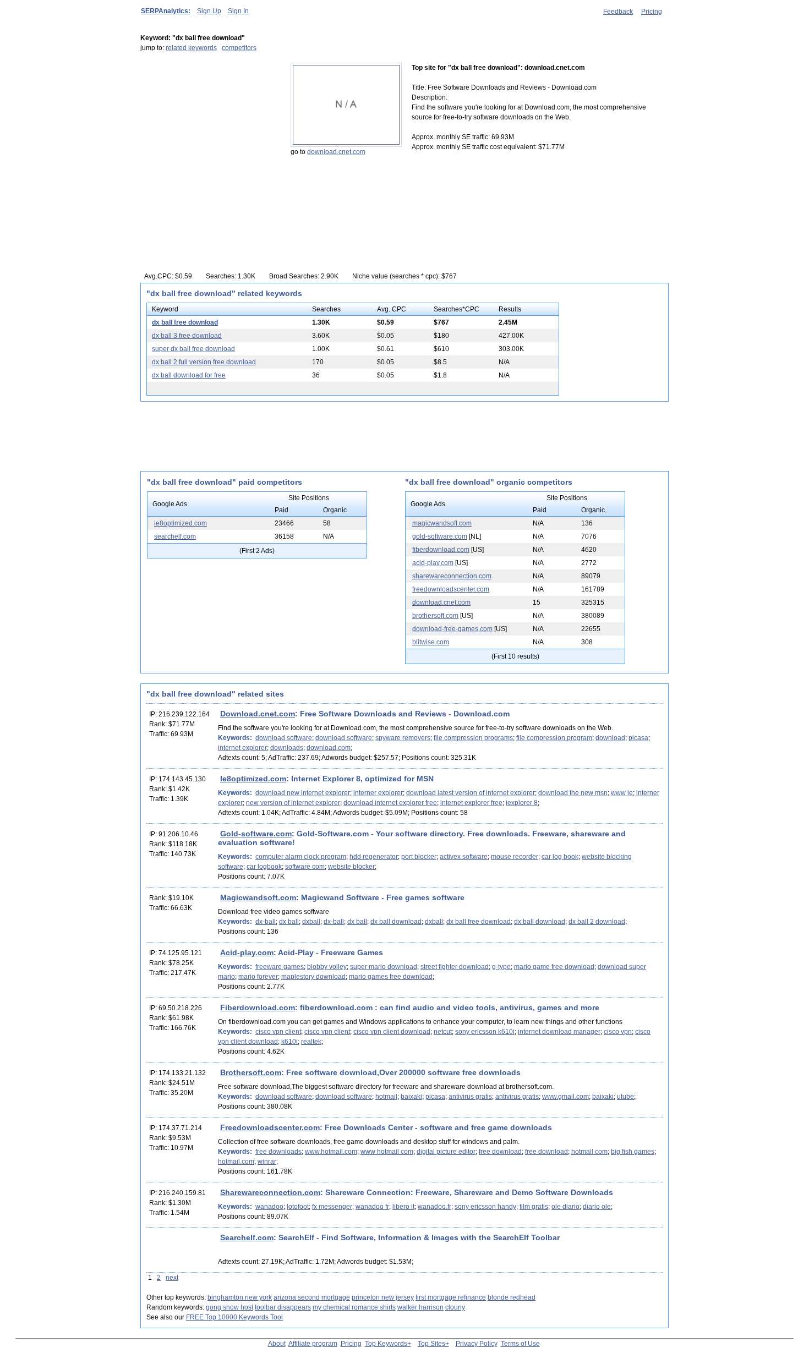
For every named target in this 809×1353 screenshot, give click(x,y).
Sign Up (209, 11)
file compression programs (473, 738)
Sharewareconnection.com (270, 1192)
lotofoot (298, 1206)
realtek (311, 1041)
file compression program (554, 738)
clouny (455, 1307)
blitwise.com (430, 642)
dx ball (289, 921)
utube (625, 1096)
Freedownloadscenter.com (270, 1127)
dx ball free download (185, 322)
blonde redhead (511, 1297)
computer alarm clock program (300, 857)
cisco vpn (618, 1032)
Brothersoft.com (250, 1072)
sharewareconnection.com (451, 576)
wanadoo (269, 1206)
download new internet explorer (302, 793)
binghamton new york (239, 1297)
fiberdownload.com (440, 550)
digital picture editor (446, 1151)
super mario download (383, 967)
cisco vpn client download (391, 1032)
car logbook (264, 866)
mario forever (258, 976)
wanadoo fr (372, 1206)
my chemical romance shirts (354, 1307)
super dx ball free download (193, 349)
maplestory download (313, 976)
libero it (403, 1206)
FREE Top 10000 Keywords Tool (234, 1317)
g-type (501, 967)
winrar (267, 1161)
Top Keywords (386, 1343)
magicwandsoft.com (442, 523)
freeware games (279, 967)
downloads (286, 748)
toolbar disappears (283, 1307)
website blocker (351, 866)
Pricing (651, 11)
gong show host (229, 1307)
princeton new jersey (383, 1297)
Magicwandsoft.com (258, 897)
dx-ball (265, 921)
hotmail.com (236, 1161)
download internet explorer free (390, 803)
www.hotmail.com (331, 1151)
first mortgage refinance (451, 1297)
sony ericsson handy (485, 1206)
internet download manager (559, 1032)
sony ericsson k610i (485, 1032)
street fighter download (454, 967)
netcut (443, 1032)
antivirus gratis (470, 1096)
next (172, 1277)
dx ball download (396, 921)
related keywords (191, 48)
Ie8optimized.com (253, 778)
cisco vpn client (278, 1032)
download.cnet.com (336, 152)
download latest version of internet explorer (470, 793)
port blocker (418, 857)
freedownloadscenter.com (450, 589)
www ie (622, 793)
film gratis (534, 1206)
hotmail (386, 1096)
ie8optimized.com (180, 523)
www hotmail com (386, 1151)
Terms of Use (520, 1343)
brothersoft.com (435, 616)
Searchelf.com (247, 1237)
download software (283, 738)
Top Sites (431, 1343)
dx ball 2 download (597, 921)
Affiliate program (312, 1343)
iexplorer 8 (522, 803)
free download (500, 1151)
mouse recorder (514, 857)
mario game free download (554, 967)
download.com (329, 748)
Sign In (238, 11)
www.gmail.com (565, 1096)
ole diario (565, 1206)
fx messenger (332, 1206)
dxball (311, 921)
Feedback (618, 11)
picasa (638, 738)
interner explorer (378, 793)
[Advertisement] (209, 131)
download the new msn (573, 793)
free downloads (278, 1151)
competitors (239, 48)
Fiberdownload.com (257, 1007)
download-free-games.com (452, 629)
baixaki (411, 1096)
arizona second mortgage (312, 1297)
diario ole (597, 1206)
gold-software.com (439, 536)
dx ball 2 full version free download (204, 362)
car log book (560, 857)
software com (305, 866)
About (277, 1343)
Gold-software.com (256, 833)
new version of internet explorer (293, 803)
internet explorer (242, 748)
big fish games (632, 1151)
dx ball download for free (189, 375)
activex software (464, 857)
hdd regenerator (373, 857)
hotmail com (589, 1151)
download (610, 738)
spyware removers (402, 738)
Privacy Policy (477, 1343)
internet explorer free (471, 803)
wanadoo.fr (434, 1206)
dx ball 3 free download (187, 335)
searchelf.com (175, 536)
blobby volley (327, 967)
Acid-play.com (247, 952)
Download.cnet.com (257, 713)
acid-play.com (432, 563)
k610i (289, 1041)
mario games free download (391, 976)
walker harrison (420, 1307)
